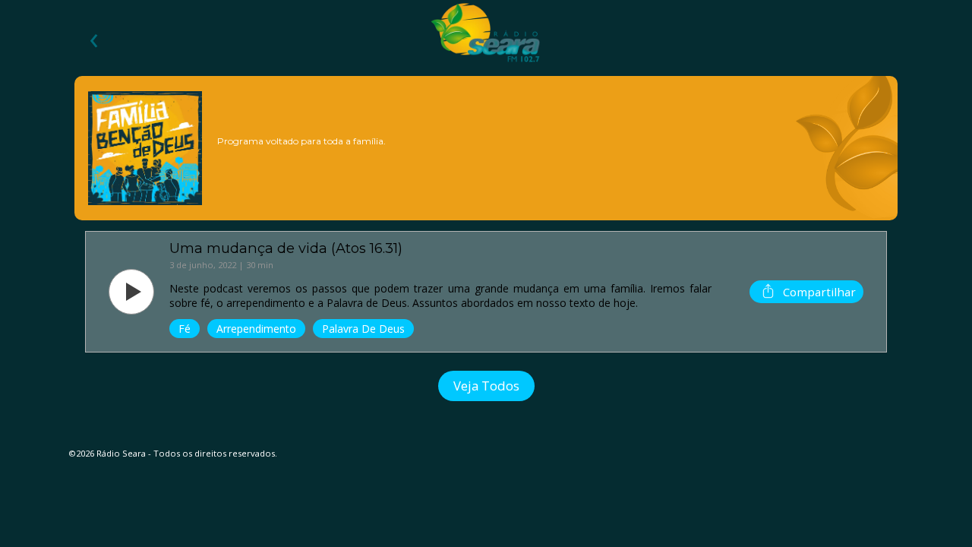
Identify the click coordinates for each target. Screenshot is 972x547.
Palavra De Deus (363, 328)
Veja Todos (486, 385)
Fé (184, 328)
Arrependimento (256, 328)
